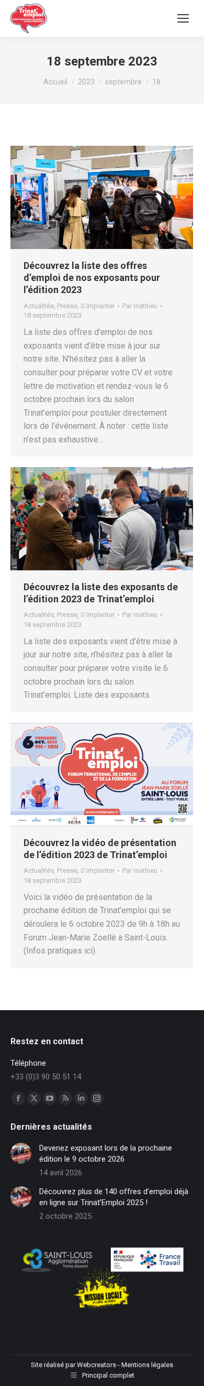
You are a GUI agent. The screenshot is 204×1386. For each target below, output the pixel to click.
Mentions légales (147, 1365)
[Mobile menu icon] (183, 18)
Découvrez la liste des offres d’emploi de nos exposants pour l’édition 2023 (92, 278)
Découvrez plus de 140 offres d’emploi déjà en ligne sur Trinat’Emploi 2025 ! (113, 1197)
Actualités (39, 306)
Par (139, 306)
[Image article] (20, 1153)
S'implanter (98, 306)
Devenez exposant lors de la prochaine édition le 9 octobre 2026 (105, 1153)
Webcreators (96, 1365)
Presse (67, 306)
